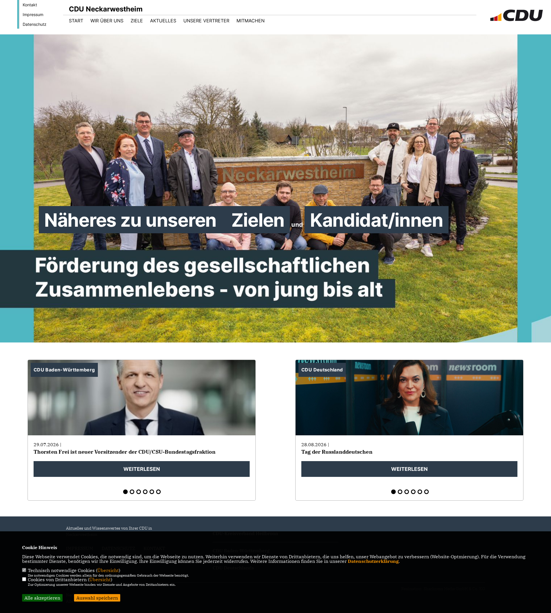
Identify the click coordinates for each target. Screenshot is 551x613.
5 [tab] (152, 491)
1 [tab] (125, 491)
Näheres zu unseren (132, 220)
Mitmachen (250, 20)
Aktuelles (163, 20)
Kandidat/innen (37, 34)
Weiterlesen (141, 469)
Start (76, 20)
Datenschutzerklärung (373, 561)
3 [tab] (138, 491)
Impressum (33, 14)
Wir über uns (106, 20)
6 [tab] (158, 491)
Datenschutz (34, 24)
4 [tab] (145, 491)
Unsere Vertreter (206, 20)
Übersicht (108, 570)
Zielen (111, 34)
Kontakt (30, 4)
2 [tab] (132, 491)
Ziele (137, 20)
